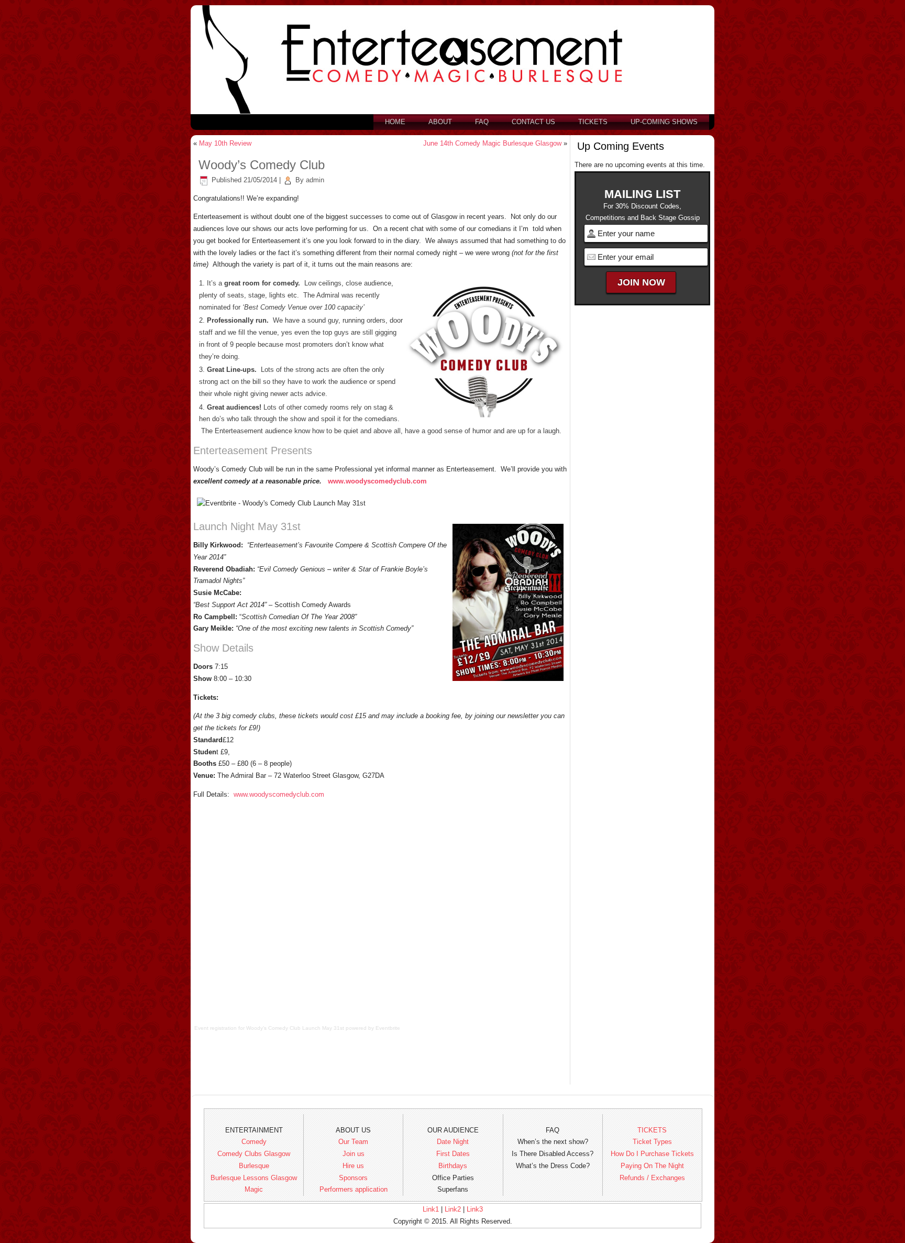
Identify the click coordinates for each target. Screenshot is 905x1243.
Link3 (475, 1209)
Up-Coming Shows (664, 122)
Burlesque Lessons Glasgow (254, 1178)
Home (395, 122)
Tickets (593, 122)
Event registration (215, 1028)
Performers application (353, 1189)
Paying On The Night (652, 1166)
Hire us (353, 1166)
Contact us (533, 122)
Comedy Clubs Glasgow (253, 1154)
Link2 (453, 1209)
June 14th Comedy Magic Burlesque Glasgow (492, 143)
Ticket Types (652, 1142)
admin (315, 180)
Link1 (431, 1209)
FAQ (482, 122)
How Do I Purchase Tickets (652, 1154)
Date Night (453, 1142)
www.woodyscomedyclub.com (377, 481)
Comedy (254, 1142)
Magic (254, 1189)
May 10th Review (225, 143)
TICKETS (652, 1130)
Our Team (353, 1142)
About (440, 122)
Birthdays (452, 1166)
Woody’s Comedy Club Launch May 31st (295, 1028)
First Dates (453, 1154)
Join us (354, 1154)
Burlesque (254, 1166)
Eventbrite (388, 1028)
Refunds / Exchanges (652, 1178)
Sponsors (353, 1178)
